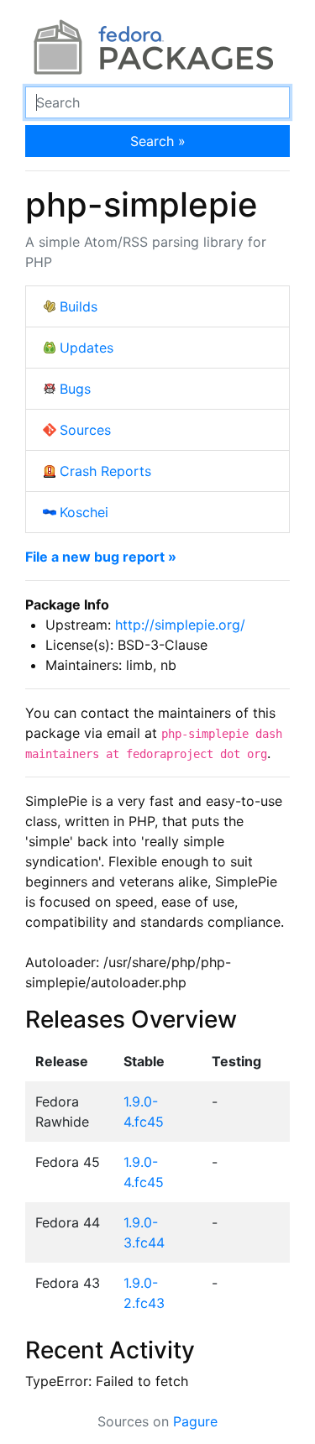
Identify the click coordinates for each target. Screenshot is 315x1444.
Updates (86, 347)
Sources (85, 429)
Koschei (84, 512)
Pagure (195, 1421)
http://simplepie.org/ (180, 624)
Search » (158, 141)
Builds (78, 306)
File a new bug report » (100, 556)
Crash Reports (105, 471)
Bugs (75, 388)
